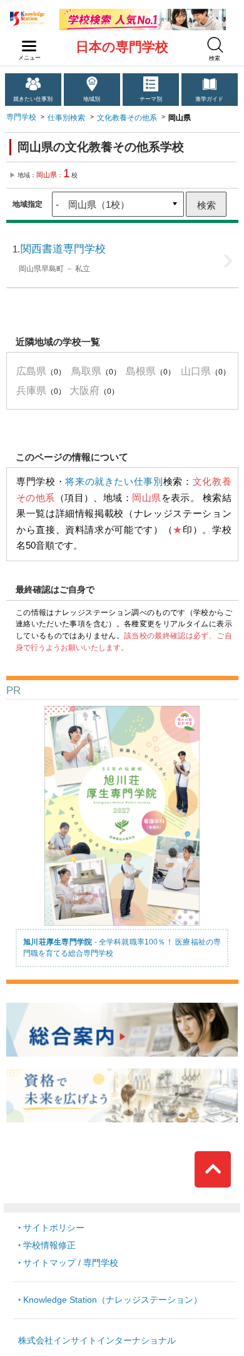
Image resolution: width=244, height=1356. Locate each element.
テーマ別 (151, 99)
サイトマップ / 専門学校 (70, 1263)
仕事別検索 (66, 117)
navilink (29, 46)
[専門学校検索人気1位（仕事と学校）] (142, 13)
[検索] (215, 45)
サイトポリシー (53, 1228)
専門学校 (21, 117)
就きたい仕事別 (33, 99)
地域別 (91, 99)
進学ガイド (209, 99)
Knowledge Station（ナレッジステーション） (112, 1300)
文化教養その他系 (127, 117)
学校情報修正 (49, 1245)
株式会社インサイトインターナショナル (97, 1340)
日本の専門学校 (122, 46)
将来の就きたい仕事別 (114, 482)
